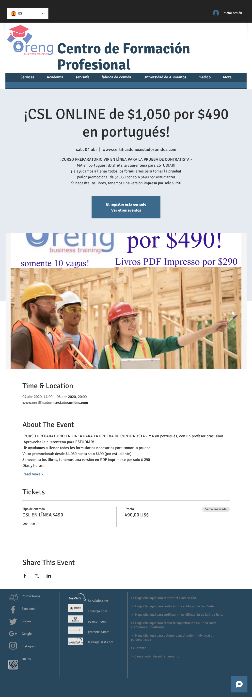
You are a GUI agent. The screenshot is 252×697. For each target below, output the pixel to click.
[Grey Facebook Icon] (13, 609)
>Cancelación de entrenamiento (156, 656)
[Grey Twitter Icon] (13, 621)
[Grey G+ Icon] (13, 633)
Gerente (140, 648)
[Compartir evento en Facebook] (24, 576)
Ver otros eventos (126, 210)
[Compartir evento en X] (36, 576)
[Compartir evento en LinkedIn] (49, 576)
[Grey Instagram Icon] (13, 645)
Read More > (32, 474)
